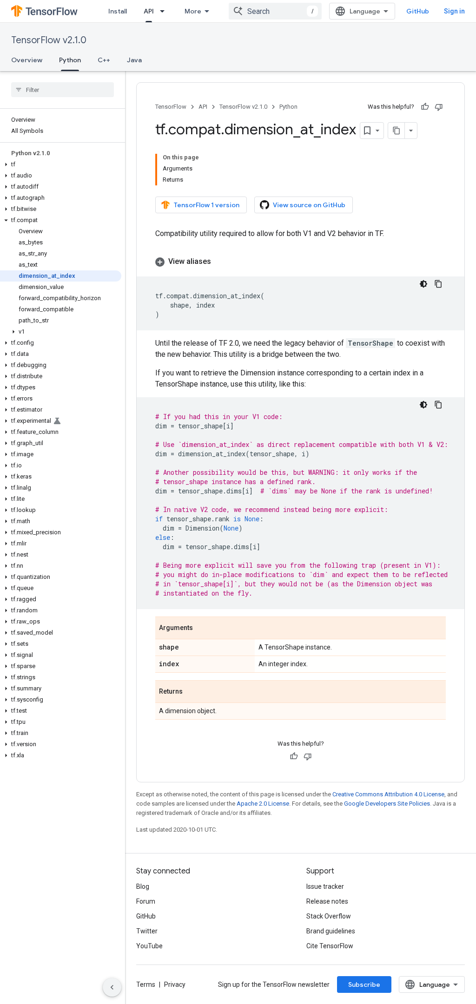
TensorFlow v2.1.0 (48, 40)
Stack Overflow (328, 916)
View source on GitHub (309, 205)
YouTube (149, 946)
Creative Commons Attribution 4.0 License (388, 794)
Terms (145, 984)
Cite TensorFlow (329, 946)
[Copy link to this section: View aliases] (220, 261)
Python (70, 60)
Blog (142, 886)
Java (134, 60)
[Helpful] (425, 107)
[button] (60, 164)
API (149, 11)
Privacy (174, 984)
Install (117, 11)
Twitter (147, 931)
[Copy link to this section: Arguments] (202, 628)
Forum (145, 901)
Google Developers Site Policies (387, 803)
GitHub (417, 11)
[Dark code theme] (423, 283)
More (193, 11)
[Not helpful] (439, 107)
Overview (26, 60)
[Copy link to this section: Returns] (192, 692)
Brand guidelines (330, 931)
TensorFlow (170, 106)
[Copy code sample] (438, 283)
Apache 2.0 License (263, 803)
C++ (104, 60)
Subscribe (364, 984)
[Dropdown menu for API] (165, 11)
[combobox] (275, 11)
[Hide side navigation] (112, 987)
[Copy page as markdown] (396, 130)
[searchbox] (62, 89)
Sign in (454, 11)
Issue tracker (325, 886)
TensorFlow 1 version (206, 205)
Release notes (327, 901)
